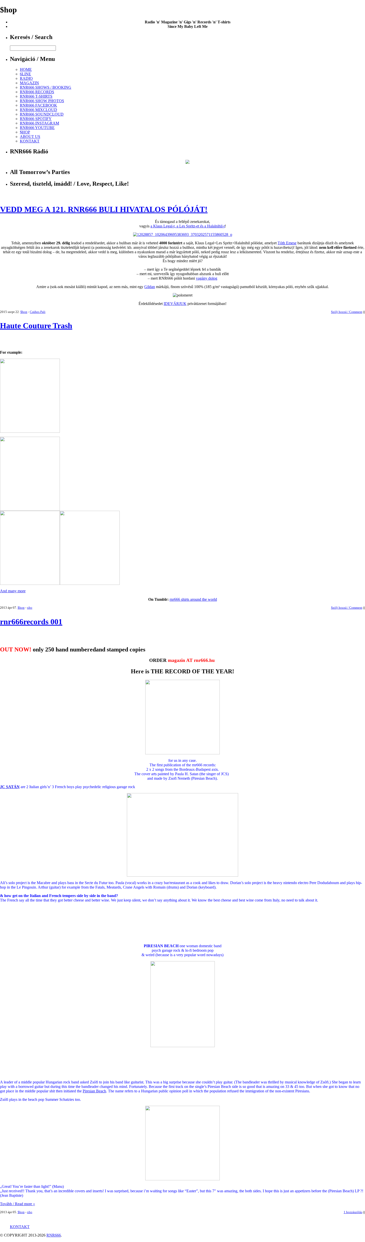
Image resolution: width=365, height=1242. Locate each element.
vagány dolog (206, 278)
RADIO (26, 78)
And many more (13, 591)
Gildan (149, 287)
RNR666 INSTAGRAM (39, 123)
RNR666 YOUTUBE (37, 128)
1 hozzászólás (353, 1212)
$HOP (25, 132)
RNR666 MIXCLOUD (38, 110)
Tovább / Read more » (17, 1204)
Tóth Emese (287, 243)
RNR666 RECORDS (37, 92)
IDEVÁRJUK (175, 303)
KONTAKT (29, 141)
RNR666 (53, 1235)
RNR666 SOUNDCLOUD (42, 114)
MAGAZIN (29, 83)
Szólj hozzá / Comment (346, 312)
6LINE (25, 74)
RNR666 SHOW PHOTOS (42, 101)
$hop (23, 312)
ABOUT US (30, 136)
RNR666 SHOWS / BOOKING (45, 87)
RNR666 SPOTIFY (36, 119)
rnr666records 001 (31, 621)
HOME (26, 69)
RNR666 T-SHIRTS (36, 96)
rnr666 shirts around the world (193, 599)
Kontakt (20, 1227)
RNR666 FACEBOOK (38, 105)
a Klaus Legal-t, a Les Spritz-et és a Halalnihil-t (187, 226)
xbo (29, 607)
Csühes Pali (37, 312)
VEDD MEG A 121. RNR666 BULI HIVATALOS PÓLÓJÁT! (104, 209)
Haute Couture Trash (36, 325)
